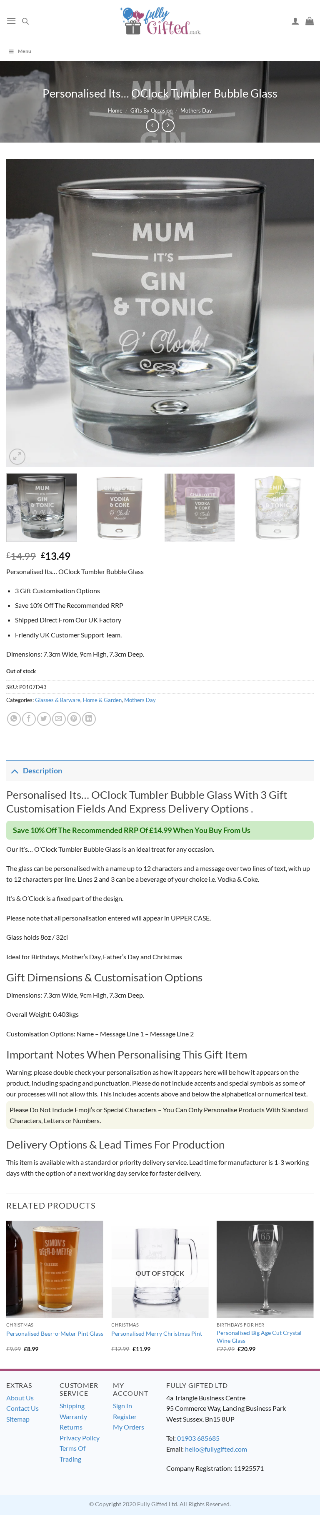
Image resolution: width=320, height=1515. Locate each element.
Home (115, 110)
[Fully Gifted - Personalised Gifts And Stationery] (160, 21)
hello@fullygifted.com (216, 1449)
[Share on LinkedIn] (89, 719)
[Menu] (11, 20)
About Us (20, 1398)
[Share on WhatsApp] (14, 719)
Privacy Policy (80, 1438)
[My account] (295, 21)
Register (125, 1416)
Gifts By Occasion (151, 110)
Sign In (122, 1406)
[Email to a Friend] (59, 719)
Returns (71, 1427)
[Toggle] (14, 771)
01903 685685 (198, 1438)
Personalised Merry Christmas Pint (156, 1333)
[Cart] (309, 21)
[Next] (297, 313)
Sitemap (18, 1419)
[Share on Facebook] (29, 719)
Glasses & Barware (57, 700)
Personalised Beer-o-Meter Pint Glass (54, 1333)
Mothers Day (196, 110)
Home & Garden (102, 700)
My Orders (128, 1427)
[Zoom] (17, 457)
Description (42, 770)
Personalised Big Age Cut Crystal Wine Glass (259, 1336)
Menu (24, 51)
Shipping (72, 1406)
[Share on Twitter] (44, 719)
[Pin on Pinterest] (74, 719)
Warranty (73, 1416)
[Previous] (22, 313)
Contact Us (22, 1408)
